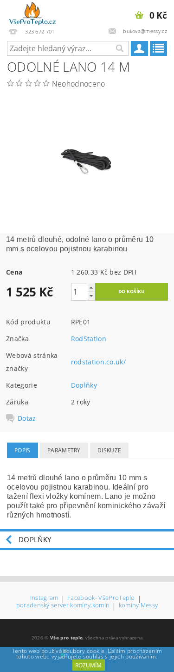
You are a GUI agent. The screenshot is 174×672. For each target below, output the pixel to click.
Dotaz (27, 418)
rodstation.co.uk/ (98, 361)
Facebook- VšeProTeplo (101, 598)
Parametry (64, 450)
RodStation (88, 338)
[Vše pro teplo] (32, 12)
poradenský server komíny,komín (63, 605)
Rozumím (88, 665)
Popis (22, 450)
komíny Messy (138, 605)
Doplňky (84, 385)
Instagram (44, 598)
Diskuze (109, 450)
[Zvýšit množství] (91, 287)
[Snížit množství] (91, 295)
